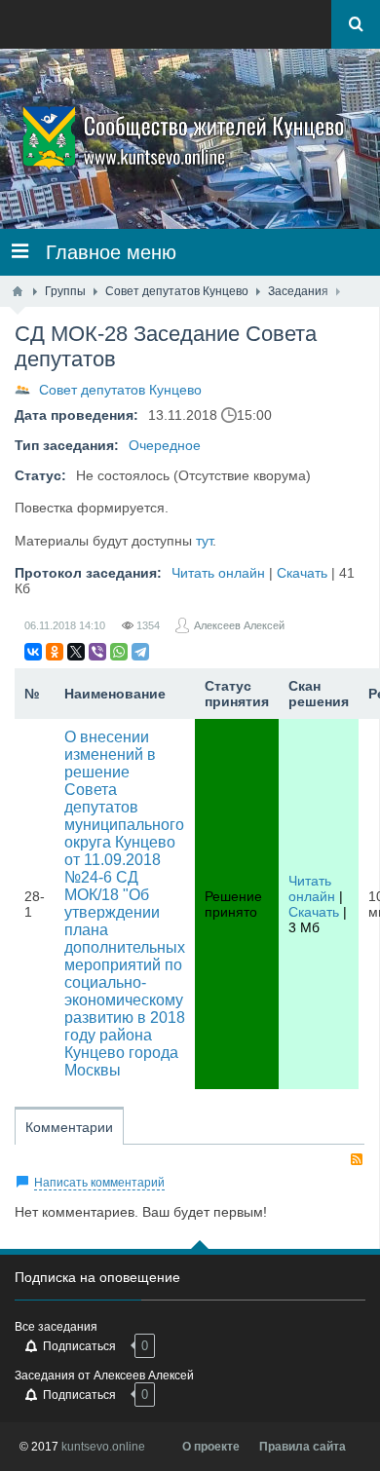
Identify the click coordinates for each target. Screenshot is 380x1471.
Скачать (302, 573)
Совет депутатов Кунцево (120, 389)
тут (204, 540)
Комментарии (69, 1127)
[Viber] (97, 651)
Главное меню (102, 252)
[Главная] (17, 291)
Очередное (165, 445)
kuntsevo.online (103, 1446)
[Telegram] (140, 651)
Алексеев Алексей (239, 625)
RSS (356, 1159)
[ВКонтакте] (33, 651)
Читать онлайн (218, 573)
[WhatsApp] (119, 651)
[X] (76, 651)
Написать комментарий (99, 1182)
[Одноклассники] (54, 651)
